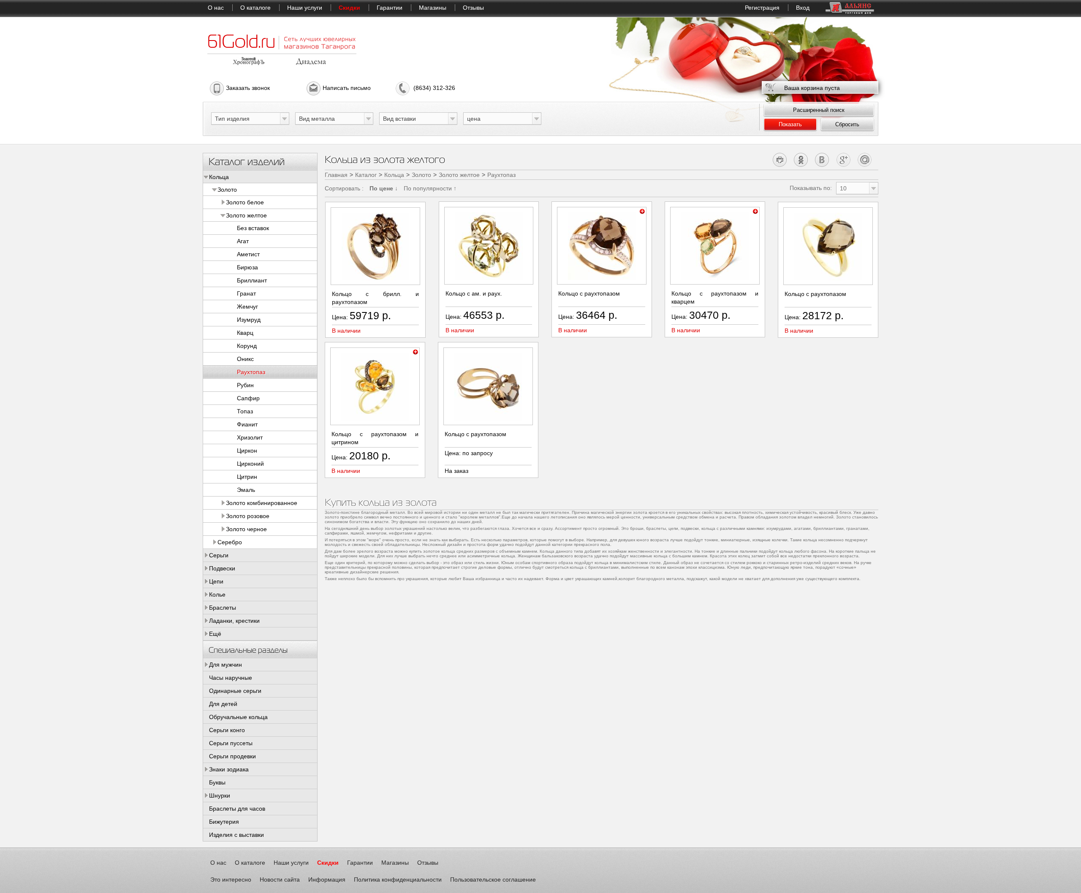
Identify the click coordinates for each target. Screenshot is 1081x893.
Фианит (247, 424)
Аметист (248, 254)
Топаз (245, 411)
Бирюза (247, 267)
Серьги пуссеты (231, 743)
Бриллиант (252, 280)
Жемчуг (247, 306)
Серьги (218, 555)
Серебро (229, 542)
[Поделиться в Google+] (843, 159)
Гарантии (389, 7)
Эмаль (246, 489)
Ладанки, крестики (234, 620)
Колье (217, 594)
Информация (326, 879)
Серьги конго (227, 730)
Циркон (247, 450)
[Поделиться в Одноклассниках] (801, 159)
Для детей (223, 703)
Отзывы (473, 7)
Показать (790, 124)
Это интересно (230, 879)
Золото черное (246, 529)
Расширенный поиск (819, 110)
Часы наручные (230, 677)
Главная (336, 174)
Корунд (247, 345)
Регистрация (762, 7)
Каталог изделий (247, 161)
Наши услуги (304, 7)
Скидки (349, 7)
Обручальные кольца (238, 717)
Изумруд (249, 319)
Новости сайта (280, 879)
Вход (802, 7)
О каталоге (255, 7)
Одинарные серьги (235, 690)
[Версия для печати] (780, 159)
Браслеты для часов (237, 808)
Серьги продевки (232, 756)
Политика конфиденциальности (398, 879)
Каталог (366, 174)
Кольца (219, 177)
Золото (227, 189)
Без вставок (253, 228)
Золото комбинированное (261, 502)
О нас (216, 7)
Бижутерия (224, 821)
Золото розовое (247, 516)
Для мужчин (225, 664)
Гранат (246, 293)
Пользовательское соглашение (493, 879)
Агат (243, 241)
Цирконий (250, 463)
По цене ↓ (383, 188)
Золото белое (245, 202)
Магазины (432, 7)
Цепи (216, 581)
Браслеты (222, 607)
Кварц (245, 332)
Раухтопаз (251, 372)
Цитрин (247, 476)
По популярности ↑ (430, 188)
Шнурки (219, 795)
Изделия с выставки (236, 834)
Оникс (245, 359)
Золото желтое (246, 215)
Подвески (222, 568)
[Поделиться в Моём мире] (864, 159)
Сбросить (847, 124)
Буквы (217, 782)
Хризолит (250, 437)
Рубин (245, 385)
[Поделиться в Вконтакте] (822, 159)
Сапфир (248, 398)
